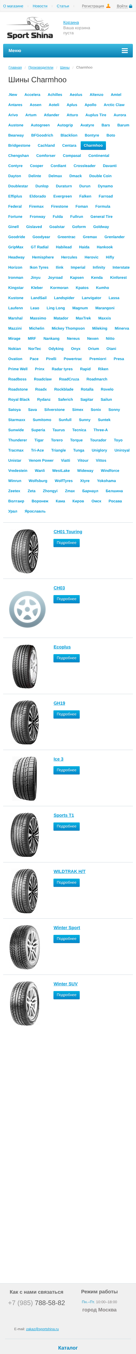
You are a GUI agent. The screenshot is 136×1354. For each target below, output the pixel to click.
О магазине (13, 6)
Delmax (55, 176)
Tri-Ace (37, 450)
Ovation (15, 359)
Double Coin (100, 176)
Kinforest (118, 277)
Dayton (14, 176)
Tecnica (79, 430)
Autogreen (40, 125)
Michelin (36, 328)
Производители (40, 68)
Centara (69, 145)
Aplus (72, 105)
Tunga (78, 450)
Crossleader (85, 166)
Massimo (38, 318)
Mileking (99, 328)
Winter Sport (66, 927)
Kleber (37, 287)
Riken (103, 369)
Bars (106, 125)
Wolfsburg (38, 481)
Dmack (75, 176)
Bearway (16, 135)
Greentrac (67, 237)
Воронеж (40, 501)
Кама (60, 501)
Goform (79, 227)
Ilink (60, 267)
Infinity (99, 267)
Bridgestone (19, 145)
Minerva (122, 328)
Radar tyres (62, 369)
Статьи (63, 6)
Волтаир (16, 501)
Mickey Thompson (68, 328)
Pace (34, 359)
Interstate (121, 267)
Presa (119, 359)
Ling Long (55, 308)
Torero (57, 440)
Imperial (78, 267)
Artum (30, 115)
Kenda (97, 277)
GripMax (15, 247)
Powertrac (73, 359)
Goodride (16, 237)
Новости (40, 6)
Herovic (91, 257)
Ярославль (35, 511)
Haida (84, 247)
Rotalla (87, 389)
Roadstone (18, 389)
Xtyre (85, 481)
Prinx (39, 369)
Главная (15, 68)
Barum (123, 125)
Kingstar (16, 287)
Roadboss (17, 379)
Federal (15, 206)
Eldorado (37, 196)
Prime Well (18, 369)
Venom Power (41, 460)
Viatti (65, 460)
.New (12, 94)
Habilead (64, 247)
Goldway (101, 227)
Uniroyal (122, 450)
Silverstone (54, 409)
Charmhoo (93, 145)
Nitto (110, 338)
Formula (102, 206)
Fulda (58, 216)
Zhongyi (50, 491)
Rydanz (44, 399)
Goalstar (57, 227)
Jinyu (35, 277)
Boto (111, 135)
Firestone (59, 206)
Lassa (113, 298)
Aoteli (54, 105)
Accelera (32, 94)
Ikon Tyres (39, 267)
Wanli (40, 470)
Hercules (69, 257)
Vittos (101, 460)
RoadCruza (69, 379)
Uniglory (99, 450)
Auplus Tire (95, 115)
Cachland (46, 145)
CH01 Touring (67, 531)
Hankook (105, 247)
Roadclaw (43, 379)
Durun (84, 186)
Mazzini (15, 328)
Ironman (15, 277)
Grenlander (114, 237)
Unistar (14, 460)
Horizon (15, 267)
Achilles (55, 94)
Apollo (90, 105)
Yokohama (106, 481)
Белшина (114, 491)
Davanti (109, 166)
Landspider (64, 298)
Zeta (31, 491)
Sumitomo (42, 420)
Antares (15, 105)
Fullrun (76, 216)
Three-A (101, 430)
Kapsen (76, 277)
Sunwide (16, 430)
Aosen (35, 105)
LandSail (38, 298)
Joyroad (55, 277)
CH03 (59, 587)
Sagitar (86, 399)
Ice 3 (58, 758)
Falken (85, 196)
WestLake (61, 470)
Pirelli (51, 359)
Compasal (72, 155)
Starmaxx (16, 420)
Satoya (14, 409)
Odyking (56, 348)
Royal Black (19, 399)
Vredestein (18, 470)
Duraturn (64, 186)
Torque (76, 440)
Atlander (51, 115)
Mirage (14, 338)
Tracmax (16, 450)
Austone (15, 125)
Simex (77, 409)
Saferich (65, 399)
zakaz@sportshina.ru (42, 1329)
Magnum (80, 308)
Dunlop (41, 186)
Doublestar (18, 186)
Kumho (102, 287)
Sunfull (65, 420)
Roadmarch (96, 379)
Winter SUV (65, 983)
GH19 (59, 703)
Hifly (110, 257)
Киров (78, 501)
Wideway (85, 470)
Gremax (90, 237)
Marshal (15, 318)
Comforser (46, 155)
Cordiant (58, 166)
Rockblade (63, 389)
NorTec (34, 348)
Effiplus (15, 196)
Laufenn (15, 308)
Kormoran (59, 287)
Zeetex (14, 491)
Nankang (51, 338)
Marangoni (104, 308)
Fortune (15, 216)
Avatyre (87, 125)
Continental (98, 155)
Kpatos (82, 287)
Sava (32, 409)
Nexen (92, 338)
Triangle (58, 450)
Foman (82, 206)
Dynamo (105, 186)
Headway (16, 257)
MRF (32, 338)
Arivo (13, 115)
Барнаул (90, 491)
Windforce (110, 470)
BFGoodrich (42, 135)
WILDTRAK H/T (69, 871)
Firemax (36, 206)
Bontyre (92, 135)
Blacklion (68, 135)
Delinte (34, 176)
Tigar (39, 440)
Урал (12, 511)
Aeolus (76, 94)
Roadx (41, 389)
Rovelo (107, 389)
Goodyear (41, 237)
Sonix (96, 409)
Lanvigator (91, 298)
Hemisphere (43, 257)
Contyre (15, 166)
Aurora (120, 115)
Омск (96, 501)
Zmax (70, 491)
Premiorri (98, 359)
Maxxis (104, 318)
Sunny (84, 420)
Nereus (73, 338)
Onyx (76, 348)
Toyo (118, 440)
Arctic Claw (114, 105)
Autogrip (65, 125)
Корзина (71, 22)
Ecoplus (62, 646)
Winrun (14, 481)
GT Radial (39, 247)
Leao (34, 308)
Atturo (72, 115)
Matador (60, 318)
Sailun (106, 399)
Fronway (37, 216)
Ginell (13, 227)
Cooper (36, 166)
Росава (115, 501)
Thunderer (17, 440)
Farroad (106, 196)
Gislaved (34, 227)
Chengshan (18, 155)
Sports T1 (63, 815)
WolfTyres (64, 481)
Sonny (114, 409)
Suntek (104, 420)
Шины (65, 68)
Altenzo (96, 94)
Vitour (82, 460)
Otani (111, 348)
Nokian (14, 348)
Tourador (98, 440)
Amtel (116, 94)
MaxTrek (83, 318)
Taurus (59, 430)
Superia (38, 430)
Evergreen (62, 196)
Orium (93, 348)
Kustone (15, 298)
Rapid (85, 369)
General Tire (101, 216)
